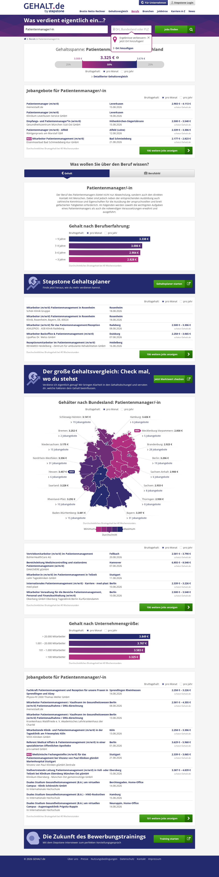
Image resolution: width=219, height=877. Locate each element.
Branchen (148, 11)
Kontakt (141, 859)
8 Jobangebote (154, 490)
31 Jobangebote (138, 518)
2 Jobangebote (69, 435)
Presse (84, 859)
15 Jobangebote (77, 518)
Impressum (154, 859)
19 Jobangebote (163, 463)
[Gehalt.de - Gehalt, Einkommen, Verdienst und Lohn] (44, 8)
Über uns (73, 859)
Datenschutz (127, 859)
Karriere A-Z (178, 11)
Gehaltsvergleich (118, 11)
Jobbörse (162, 11)
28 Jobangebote (158, 449)
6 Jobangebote (140, 422)
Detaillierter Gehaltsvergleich (111, 76)
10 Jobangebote (66, 504)
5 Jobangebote (152, 435)
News (192, 11)
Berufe (135, 11)
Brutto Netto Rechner (92, 11)
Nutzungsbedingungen (104, 859)
